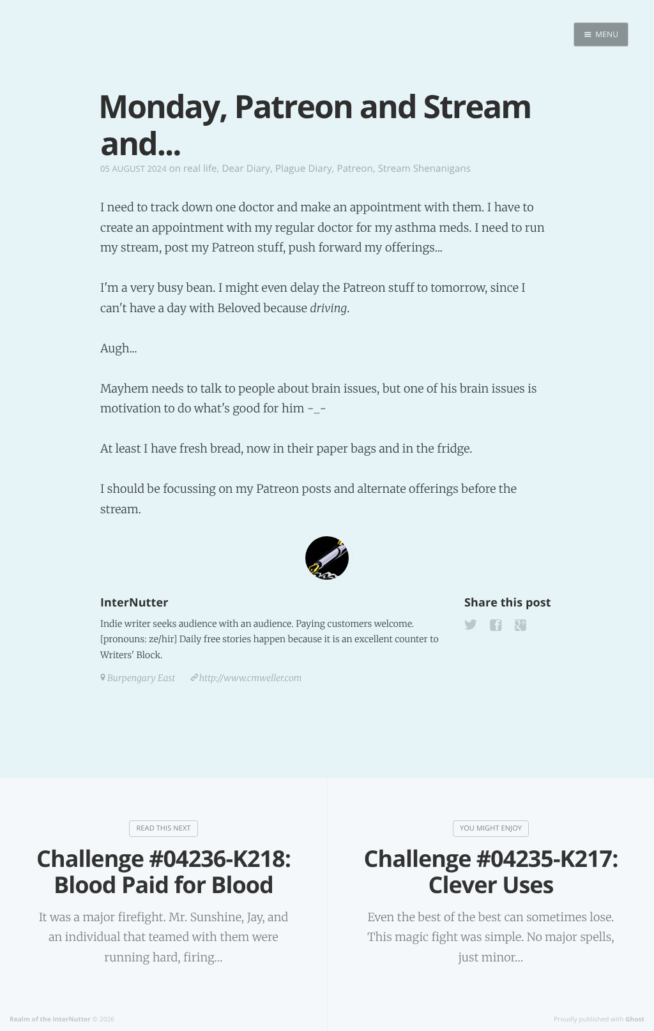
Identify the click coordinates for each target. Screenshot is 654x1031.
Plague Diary (303, 168)
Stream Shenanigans (424, 168)
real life (200, 168)
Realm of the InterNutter (50, 1018)
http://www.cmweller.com (250, 678)
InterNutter (134, 602)
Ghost (634, 1018)
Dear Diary (246, 168)
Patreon (355, 168)
